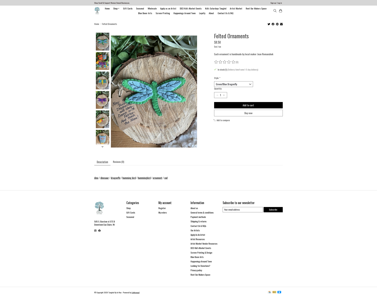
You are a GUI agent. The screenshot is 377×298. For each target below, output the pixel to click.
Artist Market (236, 8)
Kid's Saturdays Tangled (215, 8)
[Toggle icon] (275, 10)
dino (96, 178)
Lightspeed (135, 292)
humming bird (129, 178)
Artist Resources (198, 239)
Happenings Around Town (184, 13)
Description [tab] (102, 162)
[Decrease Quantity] (217, 95)
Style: (217, 78)
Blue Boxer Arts (145, 13)
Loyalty (202, 13)
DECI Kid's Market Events (191, 8)
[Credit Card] (269, 292)
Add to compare (223, 120)
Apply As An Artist (198, 234)
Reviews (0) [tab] (118, 162)
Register (162, 208)
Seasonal (140, 8)
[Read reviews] (225, 62)
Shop (128, 208)
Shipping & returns (198, 221)
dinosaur (104, 178)
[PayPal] (274, 292)
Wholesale (152, 8)
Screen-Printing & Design (201, 252)
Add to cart (248, 105)
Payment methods (198, 216)
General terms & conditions (202, 212)
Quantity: (218, 88)
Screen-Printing (163, 13)
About (211, 13)
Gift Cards (128, 8)
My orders (162, 212)
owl (166, 178)
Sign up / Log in (276, 2)
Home (107, 8)
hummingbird (144, 178)
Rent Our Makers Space (256, 8)
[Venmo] (279, 292)
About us (194, 208)
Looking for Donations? (200, 265)
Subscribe (273, 209)
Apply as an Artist (168, 8)
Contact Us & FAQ (225, 13)
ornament (157, 178)
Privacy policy (196, 270)
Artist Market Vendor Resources (204, 243)
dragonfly (115, 178)
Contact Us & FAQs (198, 225)
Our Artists (195, 230)
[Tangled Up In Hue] (97, 11)
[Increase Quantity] (224, 95)
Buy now (248, 113)
